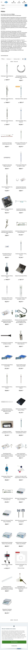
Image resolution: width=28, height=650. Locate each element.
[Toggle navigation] (1, 2)
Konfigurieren (14, 645)
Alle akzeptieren (14, 641)
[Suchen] (26, 5)
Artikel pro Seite (16, 59)
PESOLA (13, 14)
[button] (14, 2)
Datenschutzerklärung (9, 639)
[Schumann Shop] (6, 2)
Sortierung (8, 59)
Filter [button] (3, 59)
